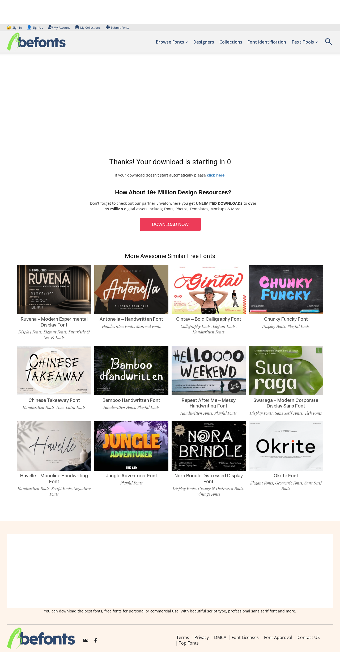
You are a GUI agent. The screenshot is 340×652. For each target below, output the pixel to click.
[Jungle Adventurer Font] (131, 446)
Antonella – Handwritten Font (131, 319)
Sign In (15, 27)
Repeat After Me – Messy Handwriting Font (209, 403)
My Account (62, 27)
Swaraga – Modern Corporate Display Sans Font (285, 403)
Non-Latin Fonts (71, 407)
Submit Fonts (120, 27)
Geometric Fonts (288, 483)
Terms (182, 637)
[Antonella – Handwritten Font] (131, 289)
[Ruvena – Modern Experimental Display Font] (54, 289)
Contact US (309, 637)
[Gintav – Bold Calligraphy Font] (209, 289)
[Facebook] (95, 640)
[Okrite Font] (286, 446)
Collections (230, 42)
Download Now (170, 224)
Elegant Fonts (55, 331)
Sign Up (35, 27)
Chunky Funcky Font (286, 319)
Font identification (267, 42)
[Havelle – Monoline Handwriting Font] (54, 446)
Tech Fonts (313, 413)
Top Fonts (189, 643)
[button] (328, 43)
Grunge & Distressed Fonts (220, 488)
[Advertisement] (170, 106)
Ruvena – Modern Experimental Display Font (54, 322)
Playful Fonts (298, 326)
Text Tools (302, 42)
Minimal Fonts (148, 326)
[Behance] (85, 640)
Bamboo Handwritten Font (131, 400)
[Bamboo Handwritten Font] (131, 370)
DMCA (220, 637)
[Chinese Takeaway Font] (54, 370)
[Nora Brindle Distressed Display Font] (209, 446)
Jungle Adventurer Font (131, 475)
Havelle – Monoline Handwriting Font (54, 478)
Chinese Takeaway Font (54, 400)
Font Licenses (245, 637)
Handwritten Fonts (118, 326)
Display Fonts (29, 331)
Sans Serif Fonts (288, 413)
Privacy (201, 637)
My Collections (90, 27)
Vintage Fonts (208, 494)
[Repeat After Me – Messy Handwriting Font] (209, 370)
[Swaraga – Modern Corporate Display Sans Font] (286, 370)
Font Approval (278, 637)
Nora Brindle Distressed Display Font (209, 478)
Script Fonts (62, 488)
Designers (203, 42)
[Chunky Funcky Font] (286, 289)
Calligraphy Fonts (196, 326)
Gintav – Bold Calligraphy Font (208, 319)
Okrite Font (286, 475)
